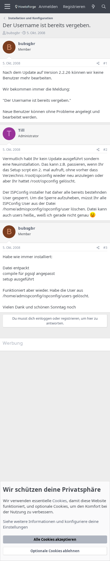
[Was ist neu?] (93, 6)
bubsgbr (13, 32)
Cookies (59, 500)
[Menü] (7, 6)
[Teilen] (98, 63)
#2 (105, 149)
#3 (105, 247)
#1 (105, 63)
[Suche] (104, 6)
